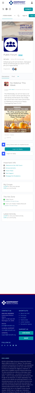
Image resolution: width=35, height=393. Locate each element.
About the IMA (25, 313)
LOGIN (5, 186)
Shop (26, 338)
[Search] (18, 16)
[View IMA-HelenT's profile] (6, 84)
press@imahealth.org (8, 325)
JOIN (5, 188)
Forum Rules (9, 170)
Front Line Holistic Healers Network (16, 204)
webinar (8, 137)
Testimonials (24, 320)
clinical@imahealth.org (8, 330)
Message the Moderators (13, 176)
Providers (23, 318)
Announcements (11, 168)
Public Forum (9, 199)
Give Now (26, 333)
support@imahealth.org (9, 335)
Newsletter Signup (26, 324)
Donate (28, 9)
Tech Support (9, 173)
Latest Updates (25, 322)
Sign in (25, 15)
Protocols (23, 315)
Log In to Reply (17, 149)
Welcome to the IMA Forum (14, 165)
